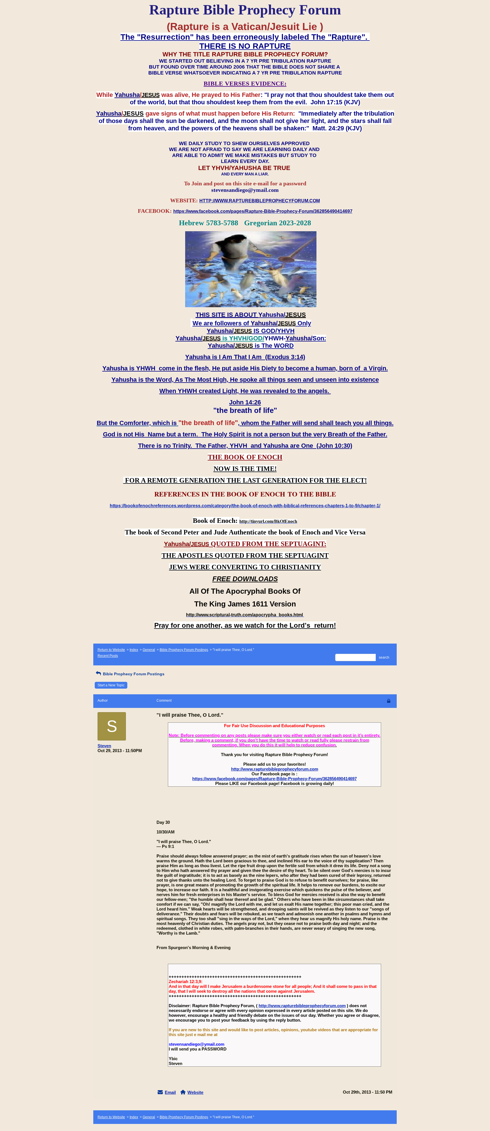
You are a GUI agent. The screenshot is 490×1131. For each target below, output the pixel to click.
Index (134, 650)
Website (195, 1092)
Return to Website (111, 650)
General (149, 650)
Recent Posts (108, 656)
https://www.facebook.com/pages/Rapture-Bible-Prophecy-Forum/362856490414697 (274, 778)
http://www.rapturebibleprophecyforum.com (274, 769)
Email (170, 1092)
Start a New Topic (111, 685)
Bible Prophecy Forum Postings (184, 650)
